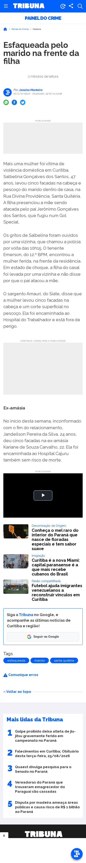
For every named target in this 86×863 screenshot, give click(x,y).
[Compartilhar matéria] (71, 6)
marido (39, 660)
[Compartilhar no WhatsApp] (6, 102)
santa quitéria (64, 660)
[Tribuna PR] (43, 834)
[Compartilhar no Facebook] (14, 102)
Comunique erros (23, 675)
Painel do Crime (43, 18)
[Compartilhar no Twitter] (22, 102)
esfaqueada (16, 660)
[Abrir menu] (6, 6)
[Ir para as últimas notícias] (63, 6)
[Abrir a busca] (80, 6)
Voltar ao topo (18, 691)
